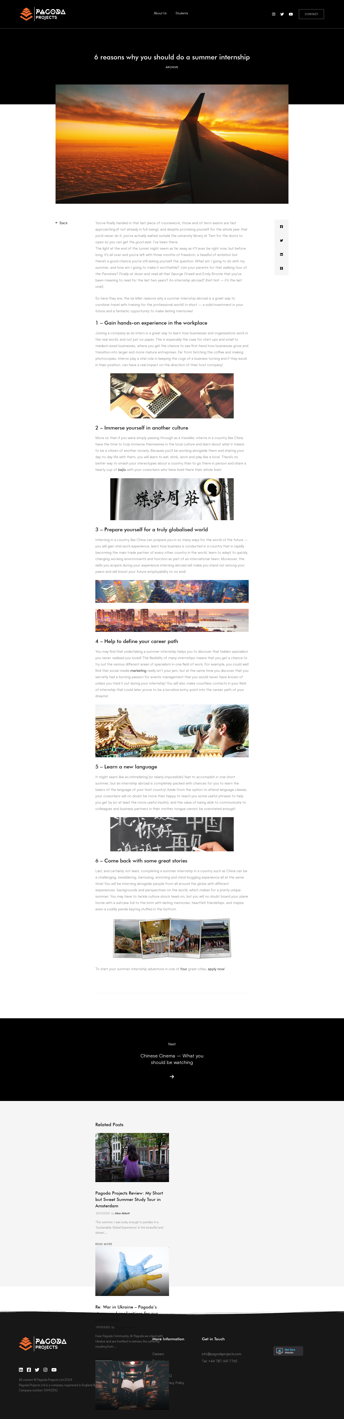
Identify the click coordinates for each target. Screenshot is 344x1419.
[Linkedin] (281, 254)
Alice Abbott (122, 1213)
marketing (138, 670)
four (183, 969)
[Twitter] (281, 240)
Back (63, 223)
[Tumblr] (281, 268)
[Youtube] (54, 1370)
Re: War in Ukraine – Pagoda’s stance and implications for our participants (126, 1313)
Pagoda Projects (125, 1327)
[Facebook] (281, 227)
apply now (216, 969)
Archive (172, 67)
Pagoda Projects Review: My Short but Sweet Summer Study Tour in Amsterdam (129, 1199)
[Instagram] (45, 1370)
